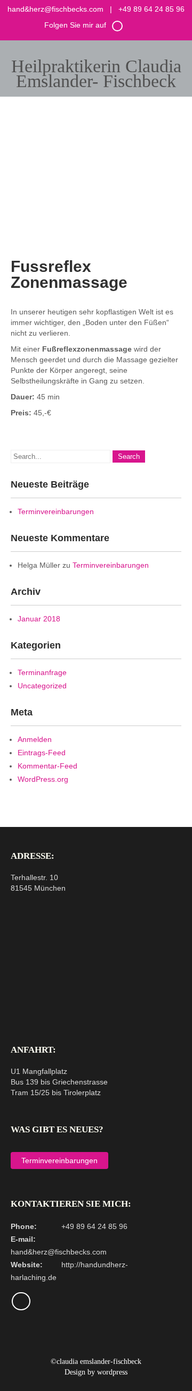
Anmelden (35, 739)
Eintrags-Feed (42, 752)
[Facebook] (117, 29)
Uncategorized (42, 685)
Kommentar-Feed (47, 766)
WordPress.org (43, 779)
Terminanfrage (42, 672)
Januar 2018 (39, 619)
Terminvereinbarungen (56, 511)
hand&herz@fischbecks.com (55, 9)
